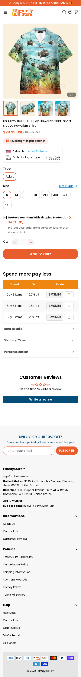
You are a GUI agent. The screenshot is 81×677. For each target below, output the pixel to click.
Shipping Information (17, 572)
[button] (14, 242)
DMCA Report (11, 635)
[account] (70, 12)
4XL (66, 195)
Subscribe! (67, 450)
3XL (55, 195)
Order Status (11, 628)
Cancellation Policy (15, 564)
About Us (9, 524)
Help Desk (9, 613)
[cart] (76, 12)
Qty (5, 241)
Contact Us (10, 531)
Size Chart (9, 643)
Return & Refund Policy (18, 557)
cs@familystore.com (17, 476)
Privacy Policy (12, 587)
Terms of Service (14, 595)
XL (35, 195)
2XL (45, 195)
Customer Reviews (15, 539)
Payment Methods (15, 579)
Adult (10, 176)
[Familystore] (22, 12)
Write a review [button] (40, 399)
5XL (7, 205)
